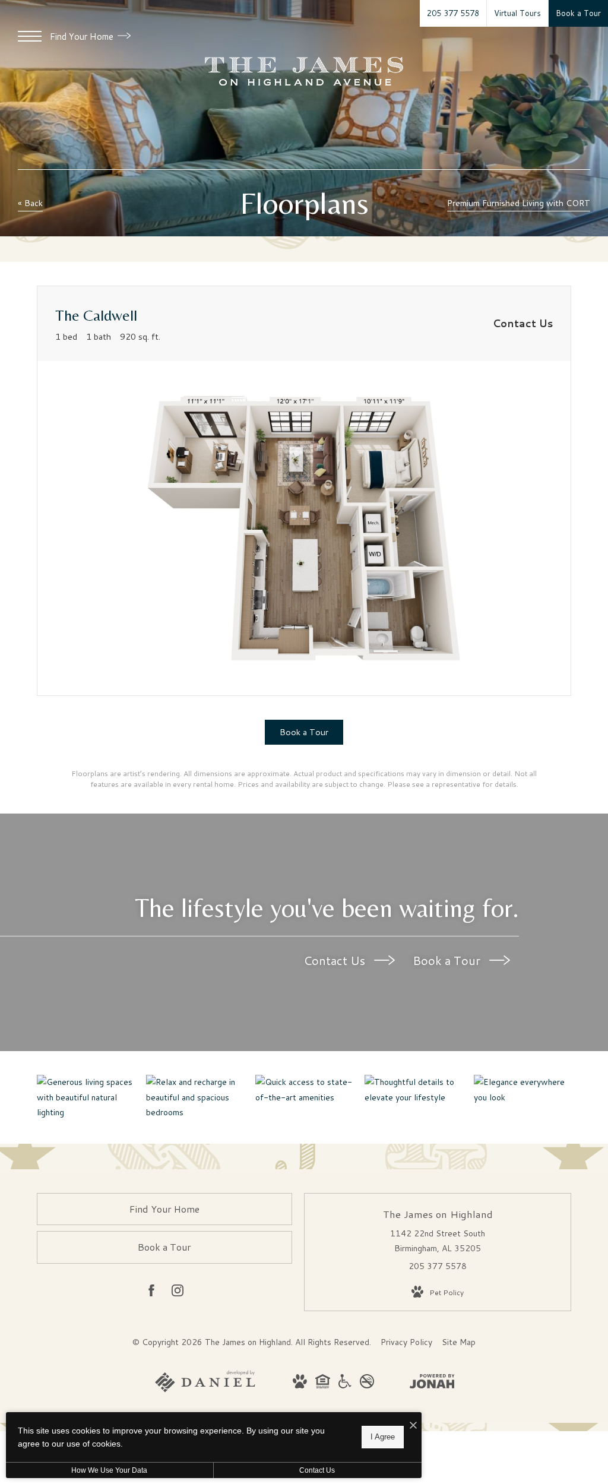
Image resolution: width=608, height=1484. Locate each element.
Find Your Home (83, 36)
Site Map (459, 1342)
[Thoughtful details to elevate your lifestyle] (413, 1090)
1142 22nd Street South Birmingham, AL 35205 (437, 1240)
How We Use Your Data (109, 1470)
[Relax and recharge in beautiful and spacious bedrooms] (194, 1097)
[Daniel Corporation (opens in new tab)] (205, 1390)
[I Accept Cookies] (413, 1425)
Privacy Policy (406, 1342)
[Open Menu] (30, 36)
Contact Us (335, 960)
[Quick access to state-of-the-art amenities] (304, 1090)
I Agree (382, 1436)
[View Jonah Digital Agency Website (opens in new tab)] (432, 1383)
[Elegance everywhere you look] (522, 1090)
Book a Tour (448, 960)
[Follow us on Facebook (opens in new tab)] (151, 1292)
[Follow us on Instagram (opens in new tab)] (177, 1292)
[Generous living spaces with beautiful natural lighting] (85, 1097)
